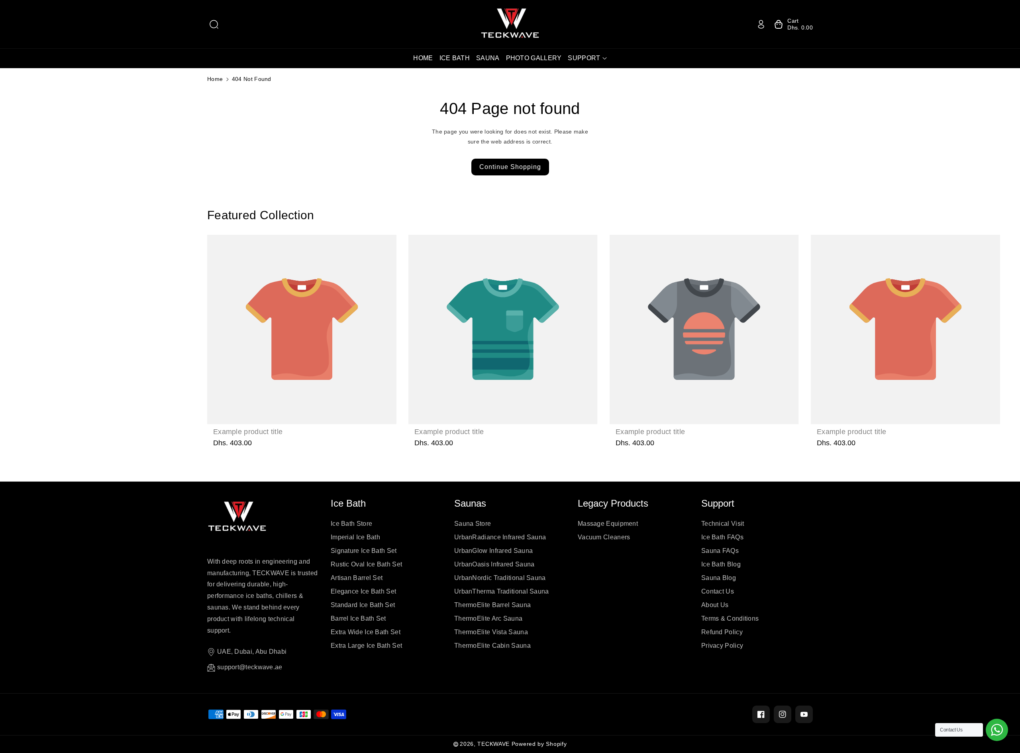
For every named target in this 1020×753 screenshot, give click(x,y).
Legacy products (613, 503)
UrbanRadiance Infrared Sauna (500, 537)
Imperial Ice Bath (355, 537)
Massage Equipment (608, 523)
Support (717, 503)
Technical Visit (722, 523)
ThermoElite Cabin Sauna (492, 645)
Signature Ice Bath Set (364, 550)
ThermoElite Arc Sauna (488, 618)
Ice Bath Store (351, 523)
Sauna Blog (718, 577)
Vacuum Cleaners (604, 537)
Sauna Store (472, 523)
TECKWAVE (493, 744)
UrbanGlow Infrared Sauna (493, 550)
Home (215, 79)
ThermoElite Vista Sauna (491, 632)
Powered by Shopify (539, 744)
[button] (214, 24)
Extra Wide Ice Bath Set (365, 632)
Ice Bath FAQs (722, 537)
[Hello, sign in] (761, 24)
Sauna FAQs (720, 550)
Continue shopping (510, 166)
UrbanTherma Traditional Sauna (501, 591)
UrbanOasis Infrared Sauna (494, 564)
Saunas (470, 503)
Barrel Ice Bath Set (358, 618)
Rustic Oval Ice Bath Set (366, 564)
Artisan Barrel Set (356, 577)
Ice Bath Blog (721, 564)
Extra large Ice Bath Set (366, 645)
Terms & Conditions (730, 618)
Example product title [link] (247, 432)
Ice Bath (348, 503)
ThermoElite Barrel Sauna (492, 605)
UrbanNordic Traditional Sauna (500, 577)
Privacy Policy (722, 645)
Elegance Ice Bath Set (363, 591)
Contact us (717, 591)
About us (714, 605)
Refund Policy (722, 632)
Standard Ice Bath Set (363, 605)
